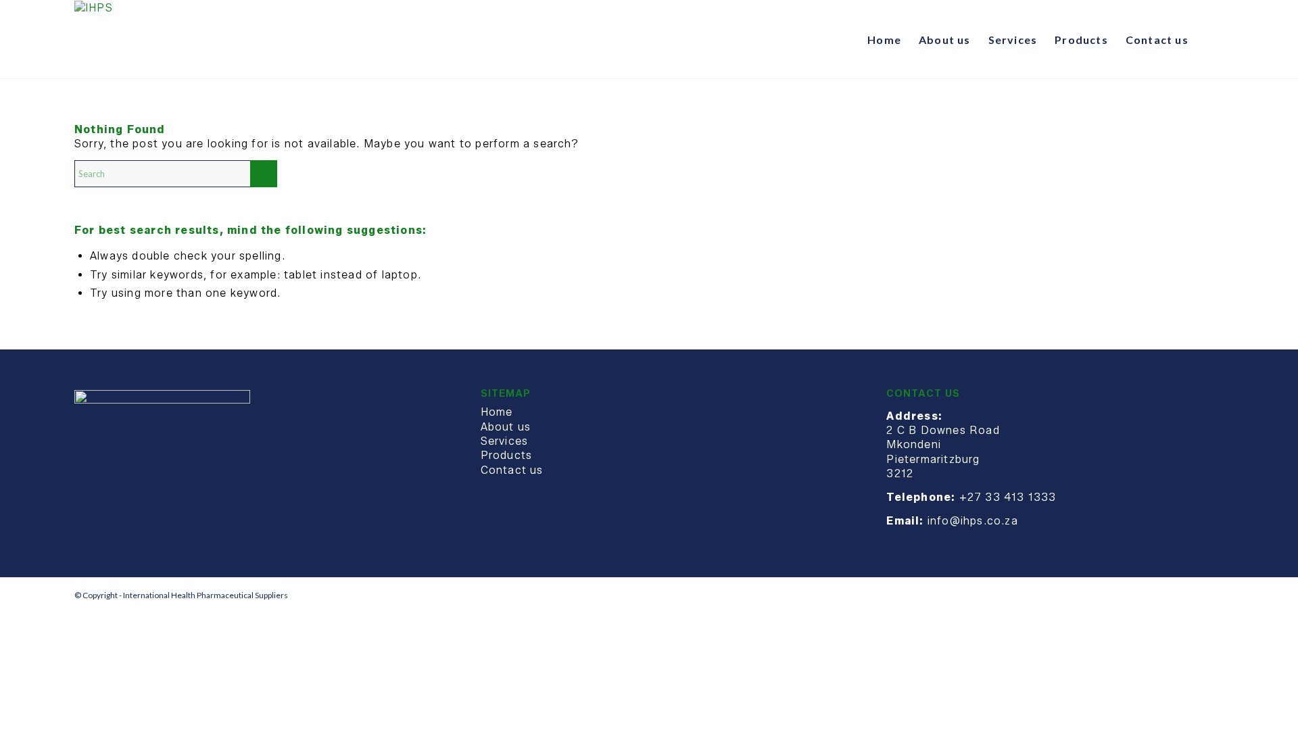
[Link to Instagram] (1213, 595)
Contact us (512, 470)
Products (507, 455)
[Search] (1210, 40)
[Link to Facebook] (1193, 595)
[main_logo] (93, 40)
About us (506, 426)
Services (505, 441)
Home (497, 412)
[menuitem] (884, 40)
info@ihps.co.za (973, 520)
